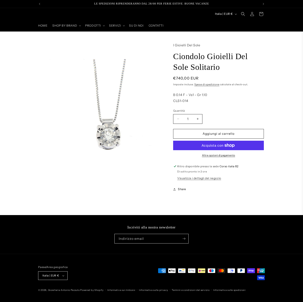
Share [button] (182, 189)
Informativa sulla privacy (153, 290)
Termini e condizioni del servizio (190, 290)
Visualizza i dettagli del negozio (199, 178)
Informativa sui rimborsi (121, 290)
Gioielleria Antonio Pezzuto (64, 290)
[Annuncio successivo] (263, 4)
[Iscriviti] (183, 238)
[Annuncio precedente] (39, 4)
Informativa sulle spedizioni (229, 290)
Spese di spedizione (206, 84)
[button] (66, 25)
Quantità (179, 110)
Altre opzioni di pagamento (218, 155)
